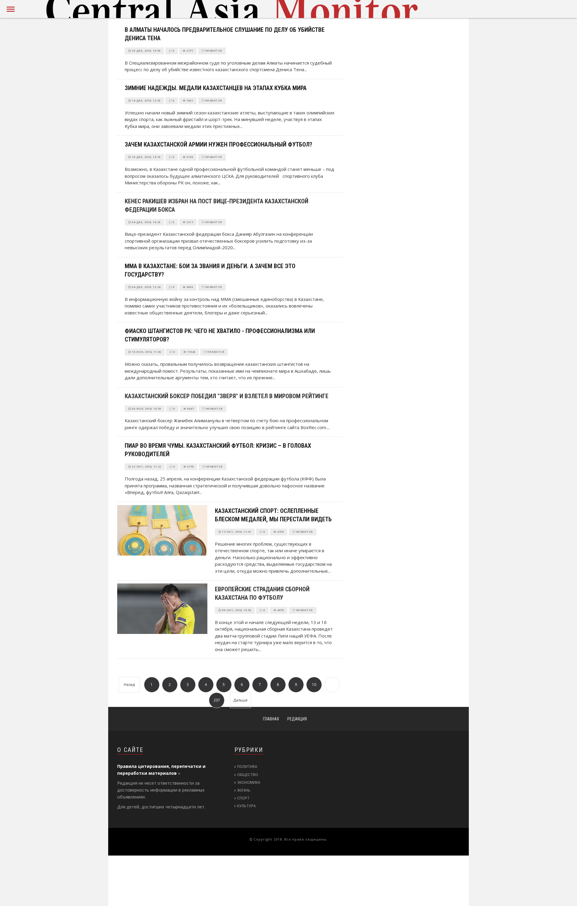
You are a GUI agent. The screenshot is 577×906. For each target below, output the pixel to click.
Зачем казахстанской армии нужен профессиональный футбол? (218, 144)
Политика (247, 766)
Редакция (297, 719)
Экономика (248, 782)
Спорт (243, 798)
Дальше (240, 700)
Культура (246, 805)
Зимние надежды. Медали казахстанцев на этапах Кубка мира (216, 88)
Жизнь (243, 790)
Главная (271, 719)
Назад (129, 684)
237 (217, 700)
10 (314, 684)
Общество (247, 774)
